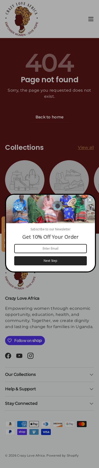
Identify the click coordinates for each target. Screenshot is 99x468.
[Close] (90, 200)
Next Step (50, 261)
